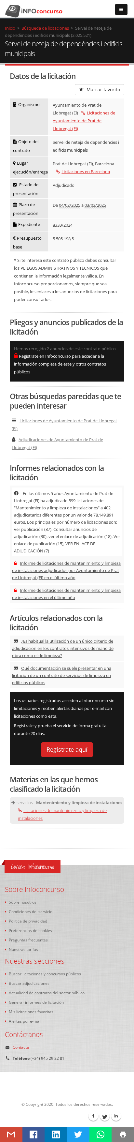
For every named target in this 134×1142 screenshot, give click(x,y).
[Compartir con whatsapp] (100, 1134)
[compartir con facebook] (33, 1134)
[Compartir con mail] (11, 1134)
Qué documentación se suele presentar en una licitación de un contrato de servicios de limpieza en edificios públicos (62, 675)
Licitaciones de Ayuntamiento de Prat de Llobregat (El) (84, 120)
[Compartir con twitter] (78, 1134)
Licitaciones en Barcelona (85, 171)
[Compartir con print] (123, 1134)
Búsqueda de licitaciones (45, 28)
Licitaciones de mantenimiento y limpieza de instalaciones (62, 814)
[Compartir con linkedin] (56, 1134)
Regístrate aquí (67, 749)
